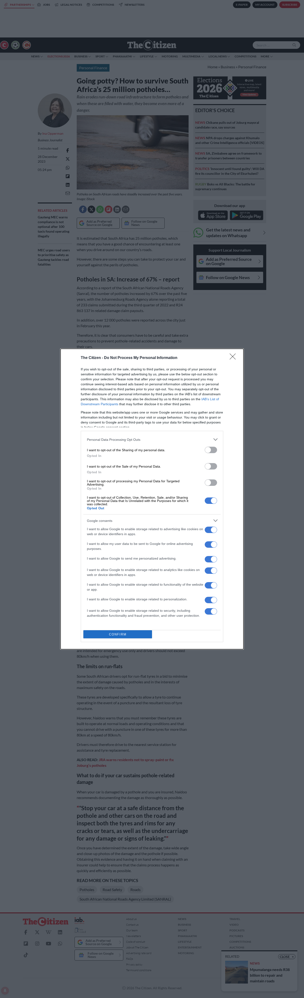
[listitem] (152, 439)
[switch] (211, 450)
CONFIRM (118, 634)
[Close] (234, 358)
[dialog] (152, 499)
